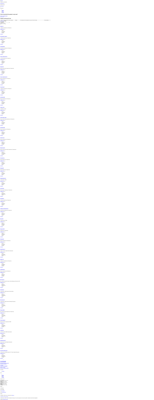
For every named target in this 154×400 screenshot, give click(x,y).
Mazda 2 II (1, 26)
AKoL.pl (13, 395)
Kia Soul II (1, 218)
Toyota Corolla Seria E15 (3, 56)
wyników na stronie (2, 23)
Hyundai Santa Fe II (3, 178)
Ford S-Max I (2, 188)
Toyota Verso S (2, 137)
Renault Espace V (2, 249)
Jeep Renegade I (2, 46)
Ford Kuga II (2, 289)
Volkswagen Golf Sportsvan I (4, 208)
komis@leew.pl (2, 3)
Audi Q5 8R (2, 330)
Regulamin (2, 396)
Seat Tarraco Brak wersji (3, 350)
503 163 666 (2, 390)
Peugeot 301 (2, 66)
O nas (2, 376)
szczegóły (1, 44)
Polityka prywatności (5, 396)
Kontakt (3, 12)
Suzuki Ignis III (2, 269)
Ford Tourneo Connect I (3, 36)
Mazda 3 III (2, 259)
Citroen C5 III (2, 107)
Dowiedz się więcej (5, 399)
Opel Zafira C (2, 198)
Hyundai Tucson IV (3, 340)
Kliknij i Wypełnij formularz (3, 16)
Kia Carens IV (2, 279)
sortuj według (2, 21)
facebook (3, 371)
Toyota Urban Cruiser (3, 117)
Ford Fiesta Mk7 (2, 97)
